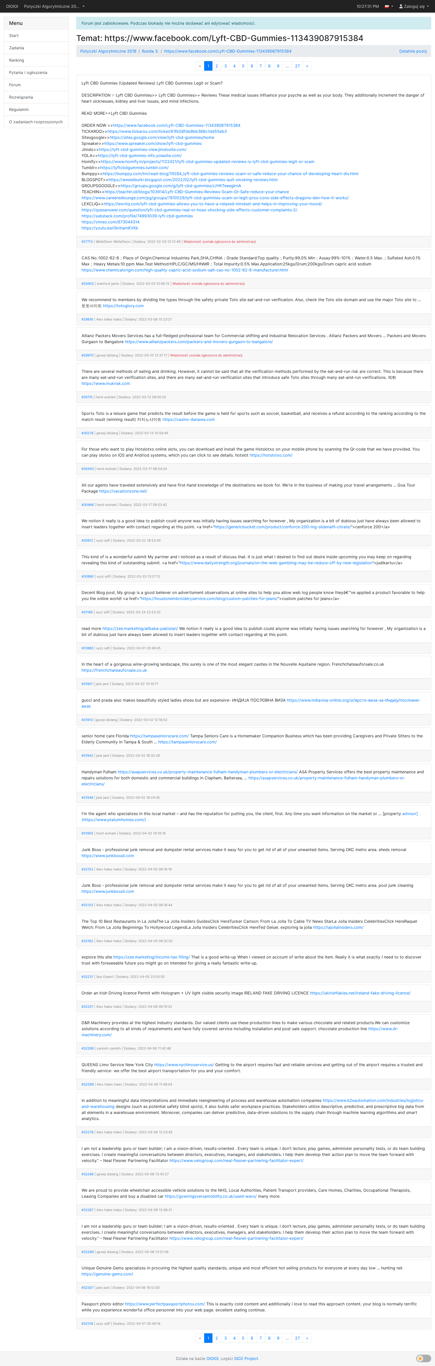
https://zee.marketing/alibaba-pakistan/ (140, 628)
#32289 (88, 1252)
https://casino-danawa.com (189, 419)
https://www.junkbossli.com (108, 855)
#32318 (87, 1323)
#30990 (88, 576)
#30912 (87, 540)
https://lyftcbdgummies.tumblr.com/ (134, 167)
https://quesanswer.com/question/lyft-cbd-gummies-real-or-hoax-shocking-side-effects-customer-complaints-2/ (189, 209)
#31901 (87, 684)
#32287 (87, 1210)
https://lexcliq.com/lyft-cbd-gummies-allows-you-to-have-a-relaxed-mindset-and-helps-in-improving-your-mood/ (213, 203)
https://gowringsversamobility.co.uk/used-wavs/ (211, 1196)
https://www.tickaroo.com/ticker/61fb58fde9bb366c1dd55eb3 (167, 131)
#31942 (87, 755)
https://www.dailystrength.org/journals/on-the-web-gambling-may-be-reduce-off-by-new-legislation (276, 562)
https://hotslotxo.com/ (271, 455)
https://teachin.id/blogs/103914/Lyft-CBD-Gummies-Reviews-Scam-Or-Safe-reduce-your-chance (197, 191)
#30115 (87, 397)
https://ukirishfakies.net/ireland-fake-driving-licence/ (360, 992)
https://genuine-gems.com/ (107, 1273)
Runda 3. (150, 51)
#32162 (87, 941)
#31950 (87, 833)
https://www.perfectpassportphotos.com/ (165, 1303)
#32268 (88, 1048)
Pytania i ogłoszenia (28, 72)
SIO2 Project (246, 1358)
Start (14, 35)
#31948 (87, 797)
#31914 (87, 720)
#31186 (87, 612)
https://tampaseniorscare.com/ (159, 735)
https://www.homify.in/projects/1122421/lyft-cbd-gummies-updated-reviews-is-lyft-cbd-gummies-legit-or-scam (207, 161)
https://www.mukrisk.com (106, 383)
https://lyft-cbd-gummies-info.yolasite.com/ (140, 155)
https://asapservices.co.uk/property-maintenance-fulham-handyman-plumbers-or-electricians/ (208, 771)
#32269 (88, 1084)
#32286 (88, 1174)
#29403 (88, 284)
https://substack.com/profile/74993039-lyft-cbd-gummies (137, 215)
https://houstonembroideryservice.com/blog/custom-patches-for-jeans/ (209, 598)
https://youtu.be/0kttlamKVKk (110, 227)
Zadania (16, 47)
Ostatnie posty (413, 51)
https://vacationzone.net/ (123, 491)
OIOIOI (12, 6)
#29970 (87, 355)
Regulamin (19, 109)
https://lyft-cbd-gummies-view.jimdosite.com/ (143, 149)
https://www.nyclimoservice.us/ (184, 1064)
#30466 (88, 505)
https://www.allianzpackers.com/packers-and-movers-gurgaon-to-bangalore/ (199, 341)
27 (297, 65)
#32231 (87, 977)
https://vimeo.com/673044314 (110, 221)
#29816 (87, 319)
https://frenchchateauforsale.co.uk (114, 670)
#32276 (87, 1132)
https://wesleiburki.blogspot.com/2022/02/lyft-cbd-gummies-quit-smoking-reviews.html (193, 179)
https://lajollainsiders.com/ (338, 927)
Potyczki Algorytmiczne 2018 (108, 51)
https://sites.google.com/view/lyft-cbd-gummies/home (162, 137)
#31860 (87, 648)
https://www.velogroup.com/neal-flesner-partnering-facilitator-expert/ (236, 1160)
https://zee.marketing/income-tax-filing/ (151, 956)
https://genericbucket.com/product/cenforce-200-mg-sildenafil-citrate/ (282, 526)
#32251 (87, 1007)
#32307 (87, 1287)
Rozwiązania (21, 97)
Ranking (16, 60)
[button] (54, 6)
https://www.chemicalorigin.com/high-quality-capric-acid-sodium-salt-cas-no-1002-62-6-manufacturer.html (185, 269)
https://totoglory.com (123, 305)
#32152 (87, 869)
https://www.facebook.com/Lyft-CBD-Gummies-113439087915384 (228, 51)
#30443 (88, 469)
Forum (15, 84)
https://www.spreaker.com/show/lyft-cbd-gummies (153, 143)
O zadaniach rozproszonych (36, 121)
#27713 (87, 241)
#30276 (87, 433)
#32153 (87, 905)
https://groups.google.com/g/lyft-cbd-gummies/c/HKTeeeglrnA (181, 185)
